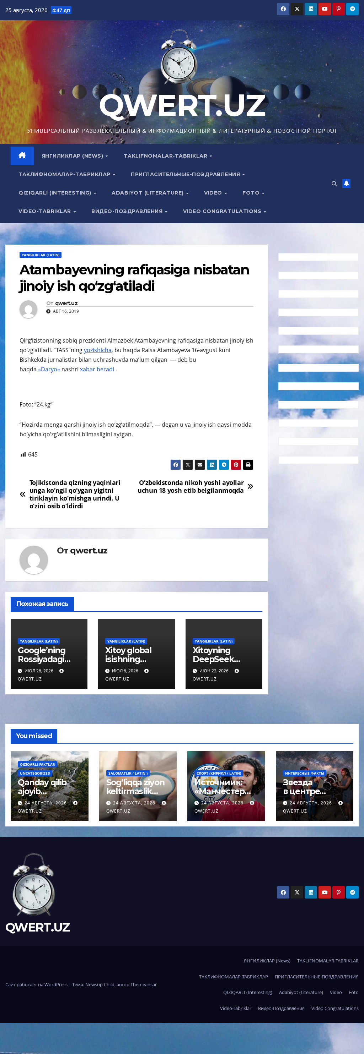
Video (214, 193)
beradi (105, 369)
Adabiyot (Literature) (148, 193)
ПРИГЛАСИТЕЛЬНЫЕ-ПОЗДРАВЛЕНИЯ (186, 174)
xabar (88, 369)
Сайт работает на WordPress (37, 984)
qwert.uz (66, 303)
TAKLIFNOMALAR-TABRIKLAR (166, 156)
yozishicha (98, 350)
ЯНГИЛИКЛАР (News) (73, 156)
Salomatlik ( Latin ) (128, 773)
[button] (334, 183)
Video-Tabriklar (45, 211)
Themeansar (143, 984)
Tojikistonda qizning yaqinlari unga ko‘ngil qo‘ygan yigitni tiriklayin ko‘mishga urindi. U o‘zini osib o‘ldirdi (75, 494)
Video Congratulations (223, 211)
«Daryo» (49, 369)
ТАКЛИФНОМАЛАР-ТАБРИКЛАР (65, 174)
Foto (251, 193)
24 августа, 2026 (46, 803)
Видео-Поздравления (127, 211)
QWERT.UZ (182, 105)
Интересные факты (304, 773)
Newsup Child (99, 984)
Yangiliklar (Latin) (40, 254)
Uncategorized (35, 773)
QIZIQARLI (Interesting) (55, 193)
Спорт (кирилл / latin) (219, 773)
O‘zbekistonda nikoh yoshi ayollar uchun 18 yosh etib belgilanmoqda (190, 487)
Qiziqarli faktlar (37, 764)
